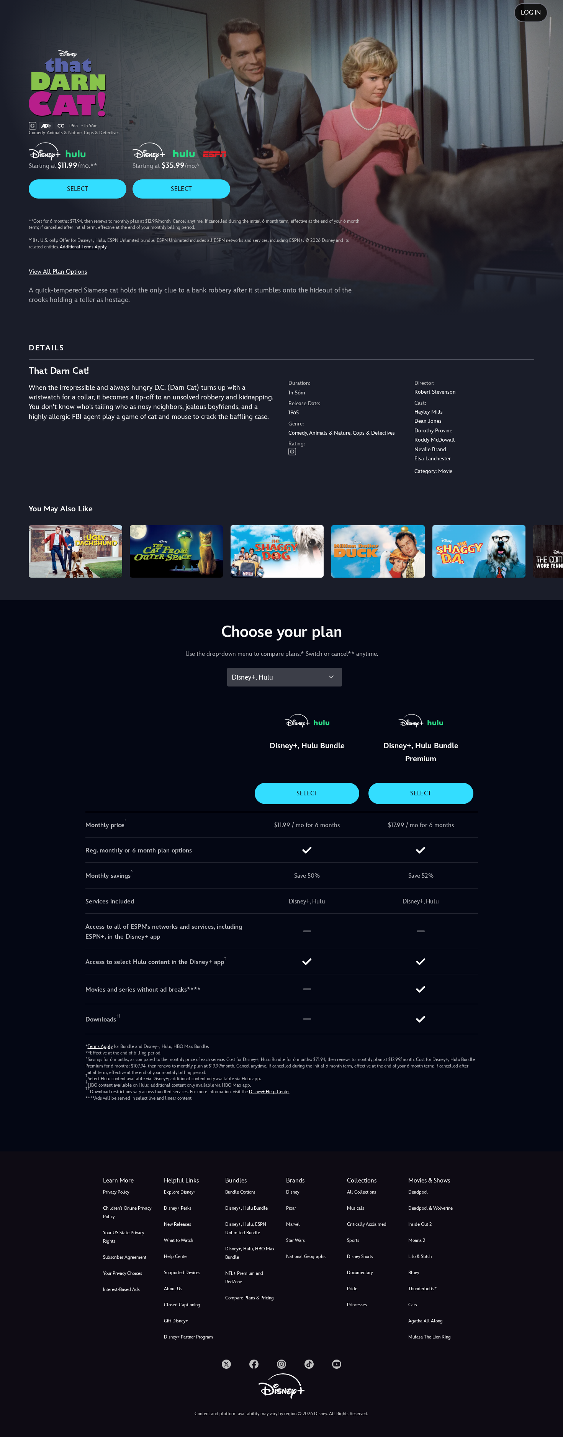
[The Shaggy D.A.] (478, 551)
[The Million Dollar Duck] (377, 551)
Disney (292, 1192)
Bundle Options (240, 1192)
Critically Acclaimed (366, 1224)
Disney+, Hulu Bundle (246, 1208)
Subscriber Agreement (124, 1257)
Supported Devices (182, 1272)
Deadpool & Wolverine (430, 1208)
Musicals (355, 1208)
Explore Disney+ (180, 1192)
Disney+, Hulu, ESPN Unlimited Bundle (245, 1228)
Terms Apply (100, 1046)
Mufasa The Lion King (429, 1337)
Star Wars (295, 1240)
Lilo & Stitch (420, 1256)
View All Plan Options (58, 271)
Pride (352, 1288)
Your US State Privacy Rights (123, 1237)
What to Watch (178, 1240)
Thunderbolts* (422, 1288)
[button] (190, 1180)
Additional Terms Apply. (83, 247)
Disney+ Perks (177, 1208)
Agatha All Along (425, 1321)
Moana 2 (416, 1240)
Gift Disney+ (176, 1321)
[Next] (548, 550)
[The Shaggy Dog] (277, 551)
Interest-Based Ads (121, 1289)
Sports (353, 1240)
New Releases (177, 1224)
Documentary (360, 1272)
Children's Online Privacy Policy (127, 1212)
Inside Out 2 (420, 1224)
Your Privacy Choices (122, 1273)
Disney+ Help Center (269, 1091)
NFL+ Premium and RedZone (244, 1277)
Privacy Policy (116, 1192)
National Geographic (306, 1256)
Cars (412, 1304)
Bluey (413, 1272)
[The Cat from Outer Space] (176, 551)
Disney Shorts (360, 1256)
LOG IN (531, 12)
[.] (226, 1364)
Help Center (176, 1256)
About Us (173, 1288)
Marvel (293, 1224)
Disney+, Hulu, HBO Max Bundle (250, 1253)
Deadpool (418, 1192)
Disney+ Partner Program (188, 1337)
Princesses (357, 1304)
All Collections (361, 1192)
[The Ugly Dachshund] (75, 551)
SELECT (77, 188)
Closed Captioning (182, 1304)
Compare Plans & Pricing (249, 1298)
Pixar (291, 1208)
